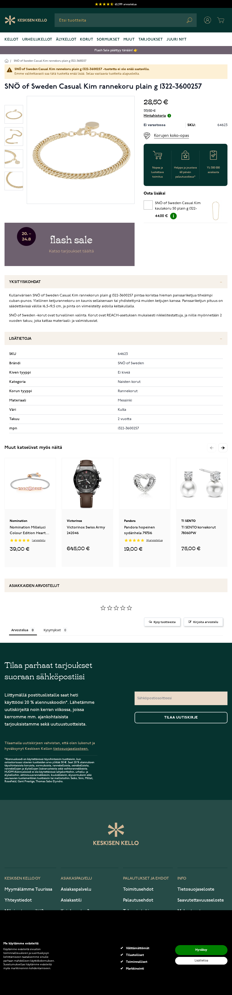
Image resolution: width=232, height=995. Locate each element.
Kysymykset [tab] (52, 630)
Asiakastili (71, 900)
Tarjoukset (150, 40)
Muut (129, 40)
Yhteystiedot (18, 900)
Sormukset (108, 40)
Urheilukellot (37, 40)
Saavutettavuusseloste (200, 900)
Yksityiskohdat (25, 282)
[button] (222, 447)
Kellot (12, 40)
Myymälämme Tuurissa (28, 889)
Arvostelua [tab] (19, 630)
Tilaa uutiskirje (181, 717)
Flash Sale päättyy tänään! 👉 (116, 50)
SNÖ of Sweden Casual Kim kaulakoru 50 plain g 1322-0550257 (178, 206)
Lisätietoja (20, 339)
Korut (86, 40)
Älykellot (66, 40)
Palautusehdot (138, 900)
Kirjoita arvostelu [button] (205, 622)
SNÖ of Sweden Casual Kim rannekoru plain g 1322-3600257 (50, 61)
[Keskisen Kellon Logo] (26, 20)
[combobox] (126, 20)
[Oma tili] (207, 20)
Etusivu (6, 61)
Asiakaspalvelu (76, 889)
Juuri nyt (177, 40)
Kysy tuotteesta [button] (165, 622)
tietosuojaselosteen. (71, 749)
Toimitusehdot (138, 889)
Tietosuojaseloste (195, 889)
